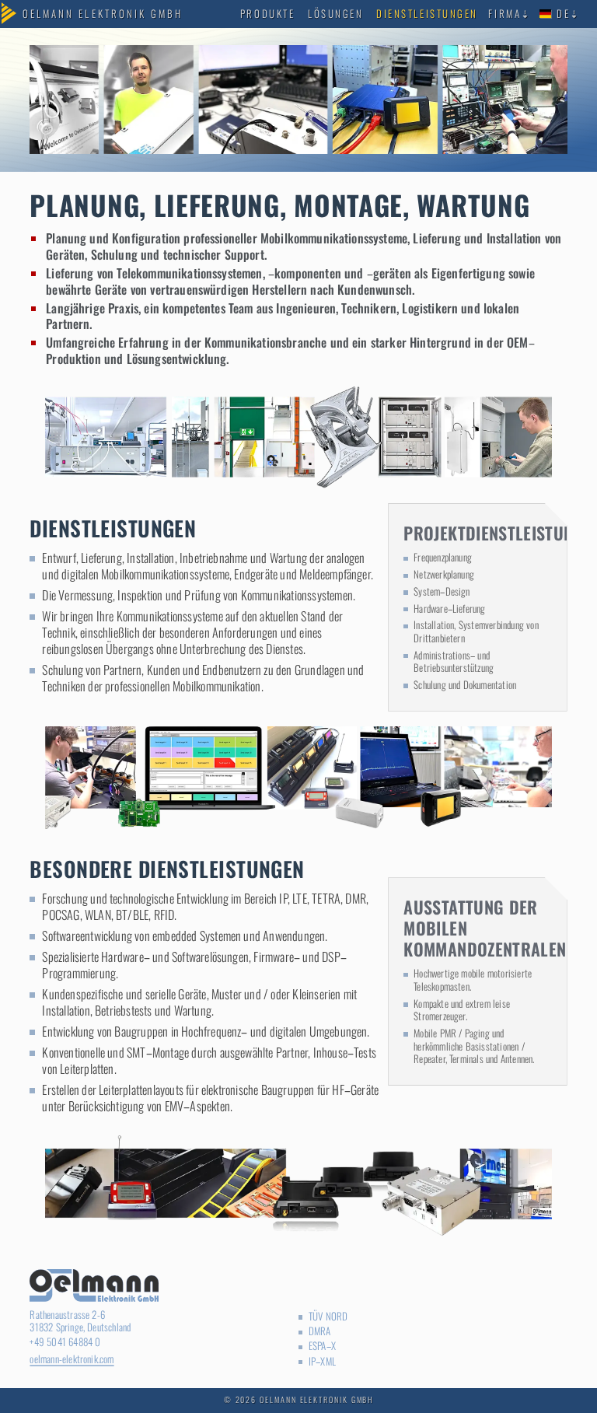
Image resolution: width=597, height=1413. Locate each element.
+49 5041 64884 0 (65, 1341)
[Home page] (103, 14)
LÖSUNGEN (335, 13)
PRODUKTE (267, 13)
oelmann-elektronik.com (71, 1359)
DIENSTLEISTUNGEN (427, 13)
